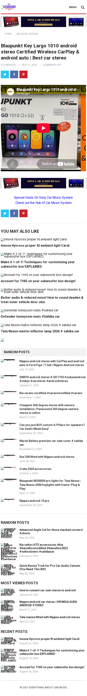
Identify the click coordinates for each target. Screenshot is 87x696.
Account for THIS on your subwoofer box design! (38, 281)
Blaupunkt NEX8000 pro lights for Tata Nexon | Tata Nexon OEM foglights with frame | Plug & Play (50, 484)
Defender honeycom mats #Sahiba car (30, 316)
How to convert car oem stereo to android (47, 590)
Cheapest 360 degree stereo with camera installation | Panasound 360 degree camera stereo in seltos (49, 409)
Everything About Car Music (48, 687)
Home (8, 33)
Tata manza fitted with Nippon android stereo (49, 617)
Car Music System (27, 33)
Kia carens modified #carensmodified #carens (50, 393)
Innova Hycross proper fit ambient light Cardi (35, 245)
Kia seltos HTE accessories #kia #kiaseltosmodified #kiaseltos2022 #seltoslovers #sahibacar (43, 548)
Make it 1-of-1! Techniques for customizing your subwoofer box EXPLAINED (52, 652)
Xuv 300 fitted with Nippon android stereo (46, 456)
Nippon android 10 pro (34, 500)
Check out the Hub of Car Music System (43, 203)
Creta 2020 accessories (35, 469)
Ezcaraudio (8, 65)
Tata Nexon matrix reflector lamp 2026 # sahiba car (40, 331)
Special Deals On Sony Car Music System (43, 197)
